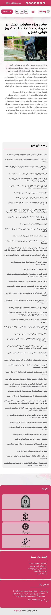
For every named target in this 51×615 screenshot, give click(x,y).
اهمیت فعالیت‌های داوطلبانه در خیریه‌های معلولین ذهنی (25, 360)
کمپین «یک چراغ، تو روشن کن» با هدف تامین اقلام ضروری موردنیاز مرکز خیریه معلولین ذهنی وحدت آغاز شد (25, 249)
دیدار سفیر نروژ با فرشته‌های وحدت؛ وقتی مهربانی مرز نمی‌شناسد (27, 339)
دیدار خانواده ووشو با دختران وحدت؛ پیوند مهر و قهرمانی (26, 379)
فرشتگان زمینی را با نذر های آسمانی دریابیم (31, 439)
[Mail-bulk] (29, 3)
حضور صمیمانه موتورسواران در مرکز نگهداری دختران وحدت (28, 428)
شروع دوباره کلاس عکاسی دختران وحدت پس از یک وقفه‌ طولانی (26, 230)
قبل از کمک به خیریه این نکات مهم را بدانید (30, 193)
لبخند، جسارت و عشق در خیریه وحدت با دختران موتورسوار (29, 320)
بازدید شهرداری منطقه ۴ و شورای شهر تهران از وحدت (27, 307)
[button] (33, 11)
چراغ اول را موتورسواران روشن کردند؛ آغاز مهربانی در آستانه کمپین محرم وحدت (28, 186)
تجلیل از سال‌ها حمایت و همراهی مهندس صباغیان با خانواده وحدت (27, 218)
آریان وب (17, 610)
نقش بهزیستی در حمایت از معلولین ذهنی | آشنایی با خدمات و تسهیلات (27, 366)
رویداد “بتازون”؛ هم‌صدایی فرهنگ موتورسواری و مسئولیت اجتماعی (29, 263)
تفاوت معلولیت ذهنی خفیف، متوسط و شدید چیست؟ (26, 154)
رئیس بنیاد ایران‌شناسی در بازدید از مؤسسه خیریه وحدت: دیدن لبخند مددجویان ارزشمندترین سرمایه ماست (25, 385)
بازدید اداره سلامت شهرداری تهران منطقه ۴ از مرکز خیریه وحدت (26, 373)
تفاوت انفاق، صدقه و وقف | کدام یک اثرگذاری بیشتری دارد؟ (27, 354)
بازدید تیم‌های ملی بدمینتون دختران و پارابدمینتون (28, 422)
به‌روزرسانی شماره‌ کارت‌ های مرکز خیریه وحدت (29, 236)
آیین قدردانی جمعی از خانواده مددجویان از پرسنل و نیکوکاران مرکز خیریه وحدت (28, 179)
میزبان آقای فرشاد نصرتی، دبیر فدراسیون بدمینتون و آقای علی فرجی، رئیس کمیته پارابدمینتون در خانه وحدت (25, 402)
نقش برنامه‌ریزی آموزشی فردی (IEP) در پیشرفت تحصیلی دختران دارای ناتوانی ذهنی (26, 409)
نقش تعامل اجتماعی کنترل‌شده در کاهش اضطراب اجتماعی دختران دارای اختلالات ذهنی (25, 464)
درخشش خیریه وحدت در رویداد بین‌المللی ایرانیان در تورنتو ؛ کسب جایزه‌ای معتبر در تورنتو (27, 347)
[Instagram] (41, 3)
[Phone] (27, 3)
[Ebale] (44, 3)
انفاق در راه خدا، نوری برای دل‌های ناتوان (32, 451)
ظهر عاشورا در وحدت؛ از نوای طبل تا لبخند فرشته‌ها (28, 173)
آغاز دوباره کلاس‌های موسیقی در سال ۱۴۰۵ (31, 197)
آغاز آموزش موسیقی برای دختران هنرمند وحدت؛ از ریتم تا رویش (25, 327)
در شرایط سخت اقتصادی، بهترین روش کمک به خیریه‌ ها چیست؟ (26, 242)
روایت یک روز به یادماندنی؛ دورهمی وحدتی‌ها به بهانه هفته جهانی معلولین (27, 287)
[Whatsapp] (38, 3)
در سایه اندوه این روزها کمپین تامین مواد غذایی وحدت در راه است (25, 256)
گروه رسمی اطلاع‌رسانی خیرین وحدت (33, 224)
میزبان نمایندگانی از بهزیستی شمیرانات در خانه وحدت (27, 396)
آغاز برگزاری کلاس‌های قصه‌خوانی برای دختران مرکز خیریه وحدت (26, 160)
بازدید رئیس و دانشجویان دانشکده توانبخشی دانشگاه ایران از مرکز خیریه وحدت (27, 275)
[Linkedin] (32, 3)
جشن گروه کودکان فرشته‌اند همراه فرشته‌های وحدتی (27, 391)
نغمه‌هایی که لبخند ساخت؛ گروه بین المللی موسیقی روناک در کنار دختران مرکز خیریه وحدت (27, 313)
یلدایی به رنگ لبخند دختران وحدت (34, 269)
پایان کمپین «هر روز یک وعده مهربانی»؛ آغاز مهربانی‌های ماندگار (26, 167)
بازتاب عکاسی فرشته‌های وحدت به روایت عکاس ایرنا (27, 281)
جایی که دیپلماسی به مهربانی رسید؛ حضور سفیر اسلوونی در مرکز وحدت (26, 301)
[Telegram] (35, 3)
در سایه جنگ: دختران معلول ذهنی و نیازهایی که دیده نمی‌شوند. (27, 457)
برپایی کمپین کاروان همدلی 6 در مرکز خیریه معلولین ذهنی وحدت (27, 445)
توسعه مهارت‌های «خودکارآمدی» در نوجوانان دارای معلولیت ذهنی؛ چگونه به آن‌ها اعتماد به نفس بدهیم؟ (26, 210)
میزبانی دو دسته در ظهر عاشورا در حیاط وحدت (30, 434)
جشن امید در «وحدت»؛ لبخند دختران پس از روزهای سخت (27, 203)
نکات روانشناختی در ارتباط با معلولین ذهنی (31, 334)
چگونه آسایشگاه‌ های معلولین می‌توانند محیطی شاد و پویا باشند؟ (25, 294)
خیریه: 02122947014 (13, 3)
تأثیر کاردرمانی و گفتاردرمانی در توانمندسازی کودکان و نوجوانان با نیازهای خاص (27, 416)
